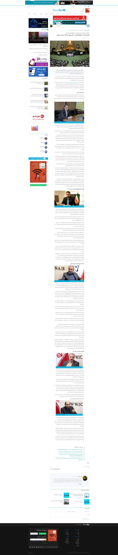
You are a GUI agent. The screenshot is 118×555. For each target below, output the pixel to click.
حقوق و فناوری (77, 543)
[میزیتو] (38, 118)
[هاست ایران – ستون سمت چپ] (38, 23)
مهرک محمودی (42, 137)
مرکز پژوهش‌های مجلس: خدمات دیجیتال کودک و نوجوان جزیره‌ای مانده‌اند (77, 495)
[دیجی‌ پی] (76, 3)
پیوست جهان (77, 545)
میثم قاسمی (42, 151)
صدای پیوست (67, 532)
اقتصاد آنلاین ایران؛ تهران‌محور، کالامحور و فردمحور (57, 501)
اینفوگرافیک (67, 534)
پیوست (88, 30)
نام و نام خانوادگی (87, 511)
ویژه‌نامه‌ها (67, 538)
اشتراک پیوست (38, 185)
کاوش (78, 534)
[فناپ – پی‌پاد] (38, 72)
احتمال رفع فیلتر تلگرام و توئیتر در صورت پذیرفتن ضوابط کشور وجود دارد (70, 451)
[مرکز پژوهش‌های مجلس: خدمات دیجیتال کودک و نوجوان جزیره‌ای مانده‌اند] (86, 497)
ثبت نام (30, 6)
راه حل (78, 544)
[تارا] (38, 61)
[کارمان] (38, 128)
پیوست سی (67, 533)
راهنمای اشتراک (86, 6)
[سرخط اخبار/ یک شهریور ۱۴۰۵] (66, 497)
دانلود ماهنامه (42, 533)
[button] (29, 14)
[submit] (45, 539)
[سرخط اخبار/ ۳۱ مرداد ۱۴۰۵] (86, 504)
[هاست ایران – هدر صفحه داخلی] (69, 22)
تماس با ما (67, 539)
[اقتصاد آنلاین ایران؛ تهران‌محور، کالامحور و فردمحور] (66, 504)
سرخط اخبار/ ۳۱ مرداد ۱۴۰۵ (79, 501)
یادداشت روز (77, 533)
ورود (34, 6)
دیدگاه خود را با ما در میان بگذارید (71, 511)
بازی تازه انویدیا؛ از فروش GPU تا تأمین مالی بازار (40, 52)
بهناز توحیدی (56, 25)
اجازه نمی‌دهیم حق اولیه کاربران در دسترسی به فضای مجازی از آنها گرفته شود (69, 449)
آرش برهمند (42, 142)
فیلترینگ (88, 463)
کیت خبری (67, 543)
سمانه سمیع (42, 146)
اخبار (86, 26)
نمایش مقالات (34, 533)
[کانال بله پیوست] (42, 3)
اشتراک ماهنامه (82, 11)
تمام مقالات (79, 484)
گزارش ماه (78, 539)
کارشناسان (58, 87)
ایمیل (88, 514)
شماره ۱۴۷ (83, 9)
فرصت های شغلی (67, 542)
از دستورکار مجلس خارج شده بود (73, 82)
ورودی (78, 538)
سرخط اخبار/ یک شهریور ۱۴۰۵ (58, 494)
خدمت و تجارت (77, 542)
